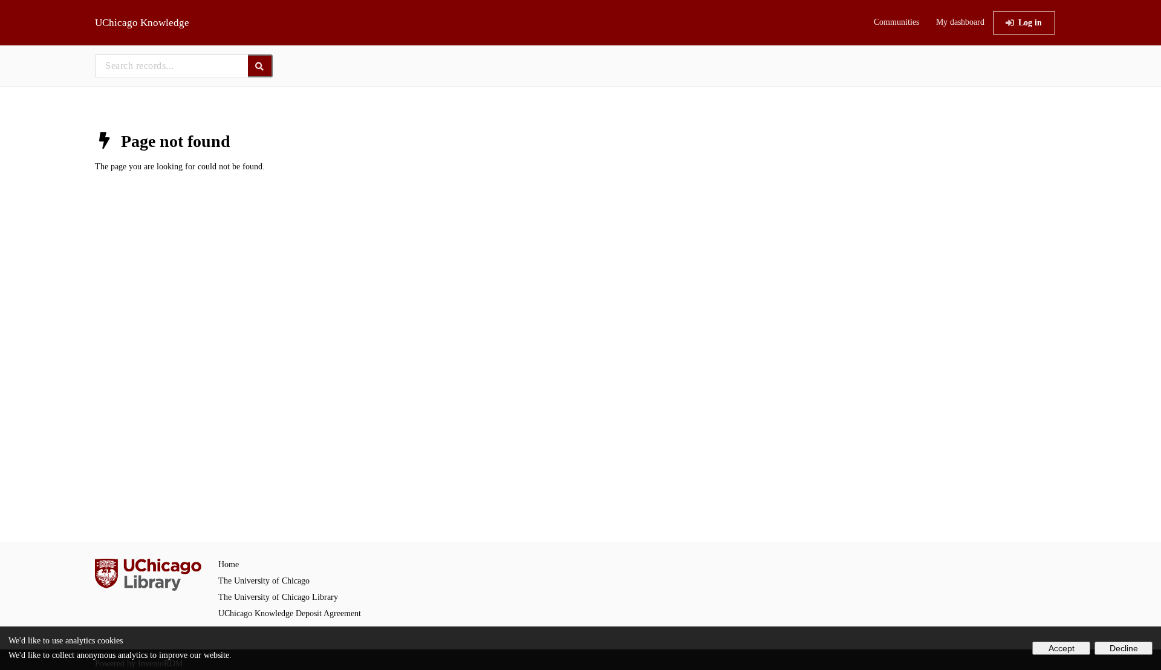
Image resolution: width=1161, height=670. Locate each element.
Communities (896, 22)
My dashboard (960, 22)
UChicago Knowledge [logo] (142, 22)
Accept (1062, 648)
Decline (1124, 648)
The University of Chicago (264, 580)
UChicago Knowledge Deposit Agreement (289, 613)
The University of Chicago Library (278, 597)
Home (228, 564)
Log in (1030, 22)
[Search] (260, 65)
